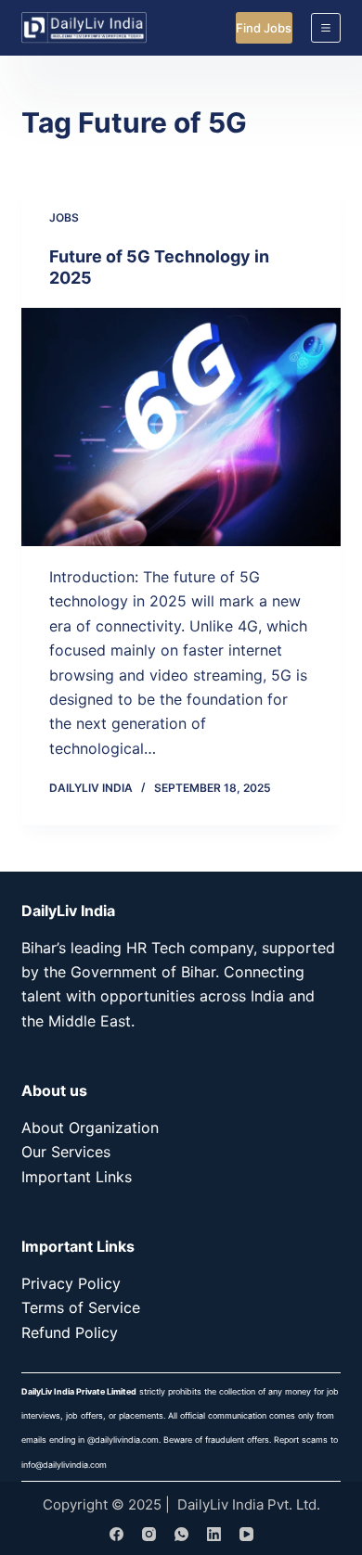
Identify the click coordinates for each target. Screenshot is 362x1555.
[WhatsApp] (181, 1534)
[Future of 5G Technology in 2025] (180, 427)
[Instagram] (149, 1534)
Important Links (76, 1176)
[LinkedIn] (214, 1534)
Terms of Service (80, 1307)
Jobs (64, 217)
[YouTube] (246, 1534)
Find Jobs (263, 27)
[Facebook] (116, 1534)
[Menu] (326, 28)
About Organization (90, 1127)
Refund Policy (69, 1332)
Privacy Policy (71, 1283)
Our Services (65, 1151)
